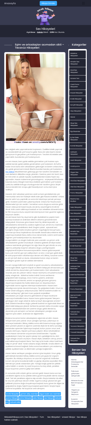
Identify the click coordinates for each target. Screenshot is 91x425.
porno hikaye (11, 398)
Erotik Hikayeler (76, 99)
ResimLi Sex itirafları (74, 200)
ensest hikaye (68, 417)
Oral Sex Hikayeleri (77, 181)
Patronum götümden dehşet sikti (75, 373)
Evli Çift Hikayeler (76, 105)
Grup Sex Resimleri (73, 259)
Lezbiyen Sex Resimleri (75, 267)
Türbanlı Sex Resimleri (75, 313)
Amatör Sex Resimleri (74, 232)
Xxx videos (9, 172)
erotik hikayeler (12, 394)
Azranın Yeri (74, 78)
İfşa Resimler (75, 131)
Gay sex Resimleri (77, 252)
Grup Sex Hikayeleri (74, 124)
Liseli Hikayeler (75, 160)
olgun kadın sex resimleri (49, 394)
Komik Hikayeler (76, 146)
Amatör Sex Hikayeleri (74, 63)
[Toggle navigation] (83, 3)
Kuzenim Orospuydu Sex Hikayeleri (77, 401)
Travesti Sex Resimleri (75, 304)
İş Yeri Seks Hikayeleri (74, 138)
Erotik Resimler (75, 246)
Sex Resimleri (75, 225)
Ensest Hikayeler (76, 93)
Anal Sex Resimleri (77, 240)
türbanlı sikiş (15, 402)
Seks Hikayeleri (76, 207)
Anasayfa (10, 3)
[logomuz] (45, 16)
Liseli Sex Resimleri (77, 275)
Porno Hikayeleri (76, 193)
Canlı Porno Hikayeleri (74, 85)
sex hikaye (48, 398)
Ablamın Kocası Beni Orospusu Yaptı (77, 383)
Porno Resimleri (76, 289)
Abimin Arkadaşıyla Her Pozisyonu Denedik (77, 363)
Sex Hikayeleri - (54, 417)
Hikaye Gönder (48, 3)
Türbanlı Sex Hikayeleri (75, 339)
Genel (72, 117)
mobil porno (75, 166)
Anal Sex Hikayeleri (74, 71)
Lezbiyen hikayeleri (74, 153)
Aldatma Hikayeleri (74, 54)
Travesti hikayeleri (77, 332)
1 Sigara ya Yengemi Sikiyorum (75, 392)
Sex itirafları (74, 219)
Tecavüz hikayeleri (77, 326)
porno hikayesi (25, 398)
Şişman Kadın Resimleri (75, 296)
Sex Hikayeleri (75, 213)
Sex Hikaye (82, 417)
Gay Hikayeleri (75, 111)
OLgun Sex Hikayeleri (74, 173)
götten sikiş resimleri (29, 394)
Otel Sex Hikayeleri (77, 187)
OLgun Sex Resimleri (74, 282)
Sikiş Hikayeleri (75, 320)
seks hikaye (38, 398)
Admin (40, 32)
